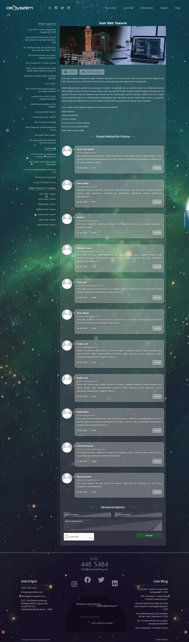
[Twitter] (103, 581)
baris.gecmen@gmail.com (88, 480)
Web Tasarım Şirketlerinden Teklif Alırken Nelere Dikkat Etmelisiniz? (41, 69)
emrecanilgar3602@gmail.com (90, 286)
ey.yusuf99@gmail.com (86, 153)
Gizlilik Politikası (162, 640)
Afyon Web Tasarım (47, 199)
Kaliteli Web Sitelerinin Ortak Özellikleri (43, 105)
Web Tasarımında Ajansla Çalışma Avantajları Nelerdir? (40, 90)
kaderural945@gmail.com (87, 347)
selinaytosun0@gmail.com (88, 251)
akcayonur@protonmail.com (89, 316)
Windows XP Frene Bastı (45, 177)
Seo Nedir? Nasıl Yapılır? (45, 135)
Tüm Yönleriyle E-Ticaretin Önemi (40, 63)
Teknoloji (50, 148)
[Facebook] (85, 581)
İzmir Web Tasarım (47, 194)
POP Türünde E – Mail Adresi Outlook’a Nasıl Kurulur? (43, 155)
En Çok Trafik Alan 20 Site (44, 182)
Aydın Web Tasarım (47, 219)
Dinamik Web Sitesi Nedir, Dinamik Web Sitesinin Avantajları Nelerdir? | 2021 (40, 40)
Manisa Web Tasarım (46, 225)
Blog (177, 8)
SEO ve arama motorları (45, 122)
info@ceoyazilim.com (32, 592)
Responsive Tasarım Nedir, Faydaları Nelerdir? (40, 77)
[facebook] (56, 8)
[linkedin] (68, 8)
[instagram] (49, 8)
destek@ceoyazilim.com (33, 596)
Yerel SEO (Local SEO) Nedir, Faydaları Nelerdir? (43, 97)
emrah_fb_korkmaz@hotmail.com (91, 449)
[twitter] (62, 8)
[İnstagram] (69, 585)
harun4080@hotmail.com (87, 187)
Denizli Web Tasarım (47, 214)
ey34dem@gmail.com (86, 415)
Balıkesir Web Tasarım (46, 209)
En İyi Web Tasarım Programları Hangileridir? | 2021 (42, 30)
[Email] (94, 569)
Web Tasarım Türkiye (42, 188)
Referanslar (147, 8)
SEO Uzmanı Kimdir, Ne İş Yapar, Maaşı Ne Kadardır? (42, 56)
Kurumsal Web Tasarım (45, 112)
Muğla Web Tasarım (47, 204)
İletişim (164, 8)
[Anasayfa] (27, 7)
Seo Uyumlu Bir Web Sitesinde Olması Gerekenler (42, 141)
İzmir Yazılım (50, 83)
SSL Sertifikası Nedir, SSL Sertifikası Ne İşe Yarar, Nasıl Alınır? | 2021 (40, 48)
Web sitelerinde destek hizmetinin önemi (41, 128)
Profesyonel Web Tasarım (44, 117)
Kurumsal (111, 8)
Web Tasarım (47, 24)
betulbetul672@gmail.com (88, 221)
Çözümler (128, 8)
